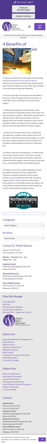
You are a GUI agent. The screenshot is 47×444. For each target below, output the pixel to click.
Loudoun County (9, 264)
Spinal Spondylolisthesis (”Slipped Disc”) (18, 339)
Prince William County (11, 283)
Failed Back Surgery (10, 358)
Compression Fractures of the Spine (16, 355)
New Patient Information (12, 376)
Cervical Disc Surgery (11, 360)
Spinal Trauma (8, 352)
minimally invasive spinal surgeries (24, 81)
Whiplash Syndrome (10, 350)
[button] (29, 26)
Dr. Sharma (17, 180)
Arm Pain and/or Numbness (13, 307)
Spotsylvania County (11, 273)
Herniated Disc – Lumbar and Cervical (17, 312)
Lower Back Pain (9, 302)
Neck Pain (6, 304)
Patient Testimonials (10, 387)
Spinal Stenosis (8, 342)
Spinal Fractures (9, 345)
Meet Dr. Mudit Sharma (11, 374)
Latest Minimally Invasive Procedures (17, 384)
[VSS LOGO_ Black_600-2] (13, 26)
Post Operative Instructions (13, 382)
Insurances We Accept (11, 379)
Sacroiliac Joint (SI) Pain (12, 347)
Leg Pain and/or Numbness (13, 310)
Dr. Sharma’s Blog (9, 389)
